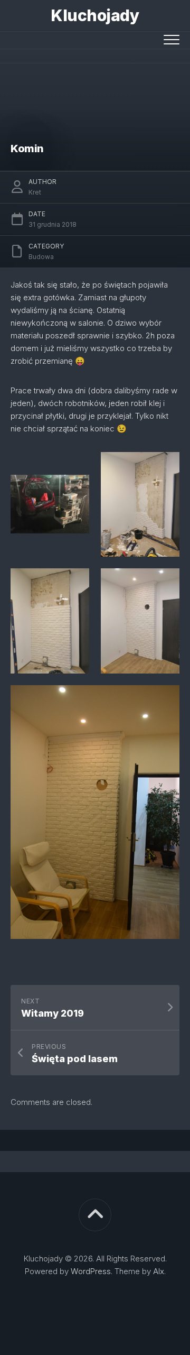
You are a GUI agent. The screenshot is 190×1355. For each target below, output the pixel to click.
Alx (158, 1271)
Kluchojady (95, 15)
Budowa (41, 257)
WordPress (91, 1271)
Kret (34, 192)
